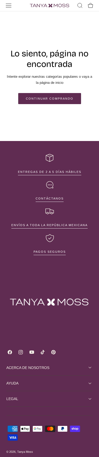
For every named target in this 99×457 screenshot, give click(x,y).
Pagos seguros (50, 251)
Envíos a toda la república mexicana (49, 225)
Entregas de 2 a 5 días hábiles (49, 171)
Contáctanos (50, 198)
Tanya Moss (25, 451)
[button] (8, 5)
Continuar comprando (49, 98)
